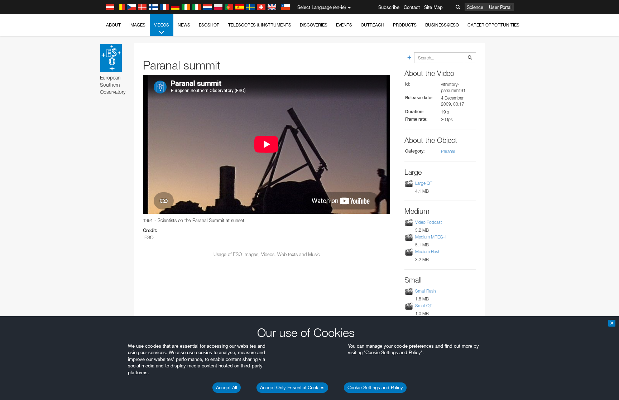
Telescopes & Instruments (259, 25)
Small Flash (425, 291)
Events (344, 25)
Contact (412, 7)
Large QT (423, 183)
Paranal (448, 151)
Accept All (226, 387)
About (113, 25)
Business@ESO (442, 25)
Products (405, 25)
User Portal (500, 7)
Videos (161, 25)
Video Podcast (428, 222)
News (184, 25)
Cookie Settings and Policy (375, 387)
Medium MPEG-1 (431, 237)
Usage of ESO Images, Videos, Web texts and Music (266, 254)
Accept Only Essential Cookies (292, 387)
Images (137, 25)
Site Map (433, 7)
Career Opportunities (493, 25)
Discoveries (313, 25)
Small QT (423, 305)
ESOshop (209, 25)
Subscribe (388, 7)
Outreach (372, 25)
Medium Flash (427, 252)
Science (475, 7)
